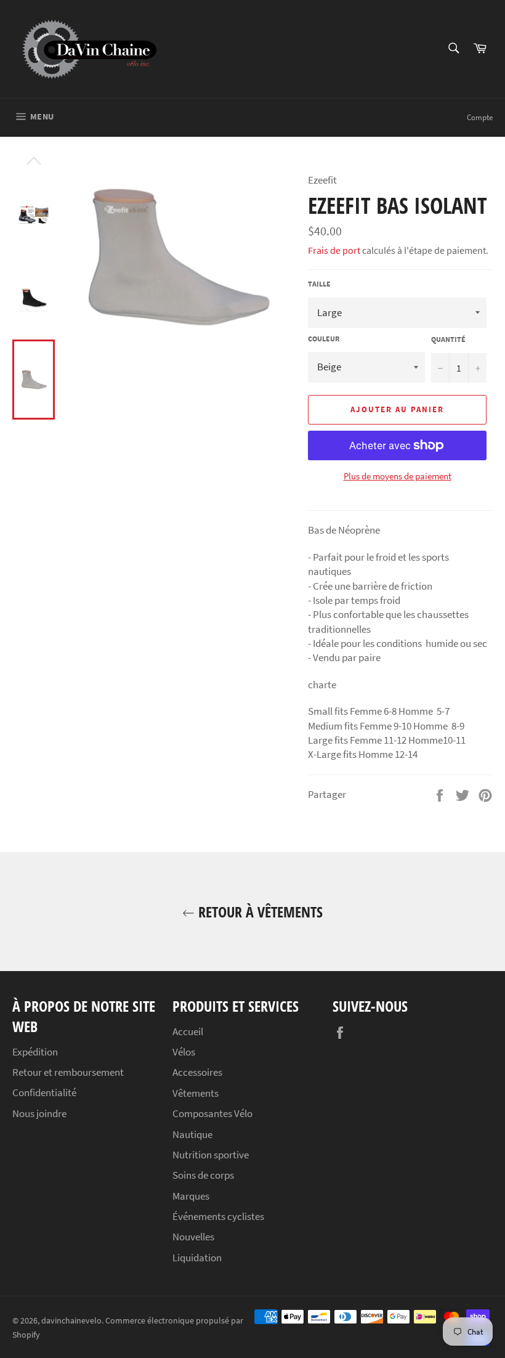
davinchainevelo (71, 1320)
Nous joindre (39, 1113)
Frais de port (334, 250)
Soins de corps (203, 1175)
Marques (190, 1196)
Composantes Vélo (212, 1113)
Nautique (192, 1134)
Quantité (448, 339)
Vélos (183, 1052)
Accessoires (197, 1072)
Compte (480, 117)
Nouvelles (193, 1236)
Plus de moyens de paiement (397, 476)
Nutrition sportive (210, 1154)
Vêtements (195, 1093)
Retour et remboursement (68, 1072)
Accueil (187, 1031)
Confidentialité (44, 1092)
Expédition (35, 1052)
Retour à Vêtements (259, 911)
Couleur (323, 338)
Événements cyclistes (218, 1216)
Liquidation (197, 1257)
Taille (319, 283)
